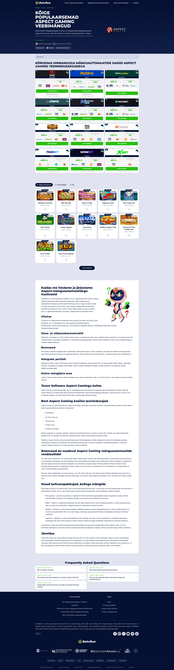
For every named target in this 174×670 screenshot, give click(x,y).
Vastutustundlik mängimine (114, 667)
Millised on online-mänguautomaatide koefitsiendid (75, 609)
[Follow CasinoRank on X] (124, 634)
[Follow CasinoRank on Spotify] (132, 634)
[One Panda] (45, 226)
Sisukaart (131, 667)
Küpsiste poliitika (64, 667)
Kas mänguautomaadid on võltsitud (74, 602)
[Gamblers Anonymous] (127, 651)
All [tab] (73, 185)
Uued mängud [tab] (61, 185)
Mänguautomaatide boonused (98, 3)
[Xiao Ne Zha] (66, 200)
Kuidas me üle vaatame (109, 609)
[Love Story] (87, 226)
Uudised (136, 3)
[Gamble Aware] (106, 651)
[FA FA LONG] (45, 251)
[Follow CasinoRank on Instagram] (119, 634)
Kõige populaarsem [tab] (45, 185)
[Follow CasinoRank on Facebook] (115, 634)
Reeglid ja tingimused (46, 667)
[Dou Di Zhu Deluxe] (66, 251)
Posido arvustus (87, 94)
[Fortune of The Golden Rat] (129, 226)
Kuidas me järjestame (109, 612)
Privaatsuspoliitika (109, 605)
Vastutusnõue (78, 667)
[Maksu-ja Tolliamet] (42, 651)
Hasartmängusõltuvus (94, 667)
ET (37, 634)
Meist (109, 602)
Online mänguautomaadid (74, 3)
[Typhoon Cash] (108, 200)
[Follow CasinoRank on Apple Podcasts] (137, 634)
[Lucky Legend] (66, 226)
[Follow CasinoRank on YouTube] (128, 634)
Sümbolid (74, 605)
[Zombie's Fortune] (45, 200)
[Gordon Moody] (81, 651)
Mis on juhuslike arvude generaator (74, 615)
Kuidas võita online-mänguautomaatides (75, 612)
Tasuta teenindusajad (120, 3)
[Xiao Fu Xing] (87, 200)
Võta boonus (52, 91)
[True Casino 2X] (129, 200)
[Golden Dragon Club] (108, 226)
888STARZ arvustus (52, 94)
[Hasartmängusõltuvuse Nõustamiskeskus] (62, 651)
